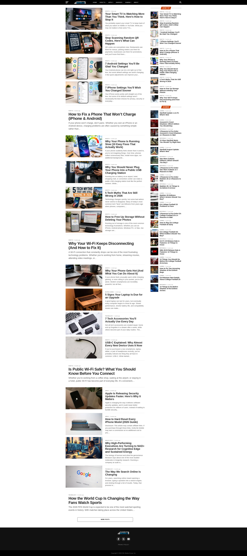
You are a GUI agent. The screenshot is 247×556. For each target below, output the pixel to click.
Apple (110, 2)
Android (119, 2)
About (136, 2)
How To (102, 2)
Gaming (128, 2)
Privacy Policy (123, 544)
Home (95, 2)
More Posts (105, 519)
